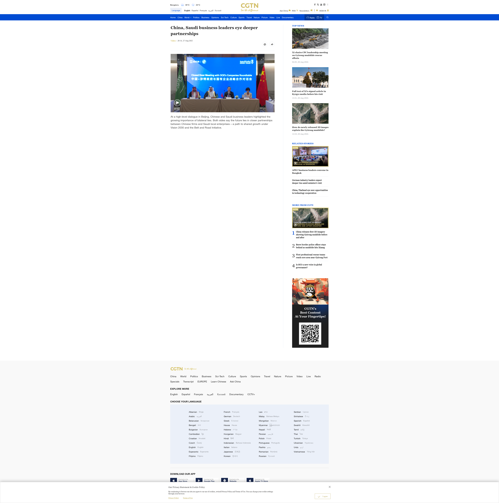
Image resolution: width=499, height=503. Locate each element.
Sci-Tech (224, 17)
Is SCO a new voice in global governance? (309, 266)
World (187, 17)
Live (278, 17)
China (180, 17)
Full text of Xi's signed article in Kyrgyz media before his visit (309, 92)
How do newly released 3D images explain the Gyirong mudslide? (310, 128)
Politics (196, 17)
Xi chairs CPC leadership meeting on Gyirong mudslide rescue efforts (310, 55)
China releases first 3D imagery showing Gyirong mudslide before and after (311, 235)
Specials (174, 381)
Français (203, 10)
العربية (210, 10)
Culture (233, 17)
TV (321, 18)
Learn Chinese (218, 381)
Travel (249, 17)
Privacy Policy (173, 498)
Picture (264, 17)
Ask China (284, 11)
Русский (218, 10)
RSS (294, 11)
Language (176, 10)
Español (195, 10)
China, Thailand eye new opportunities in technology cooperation (310, 191)
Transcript (188, 381)
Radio (312, 18)
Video (272, 17)
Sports (242, 17)
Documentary (288, 17)
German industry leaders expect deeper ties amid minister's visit (307, 181)
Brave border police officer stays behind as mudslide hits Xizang (311, 246)
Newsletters (304, 11)
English (187, 10)
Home (173, 17)
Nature (257, 17)
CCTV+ (251, 394)
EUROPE (202, 381)
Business (205, 17)
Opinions (215, 17)
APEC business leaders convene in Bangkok (310, 171)
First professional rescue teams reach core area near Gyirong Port (312, 256)
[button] (177, 103)
